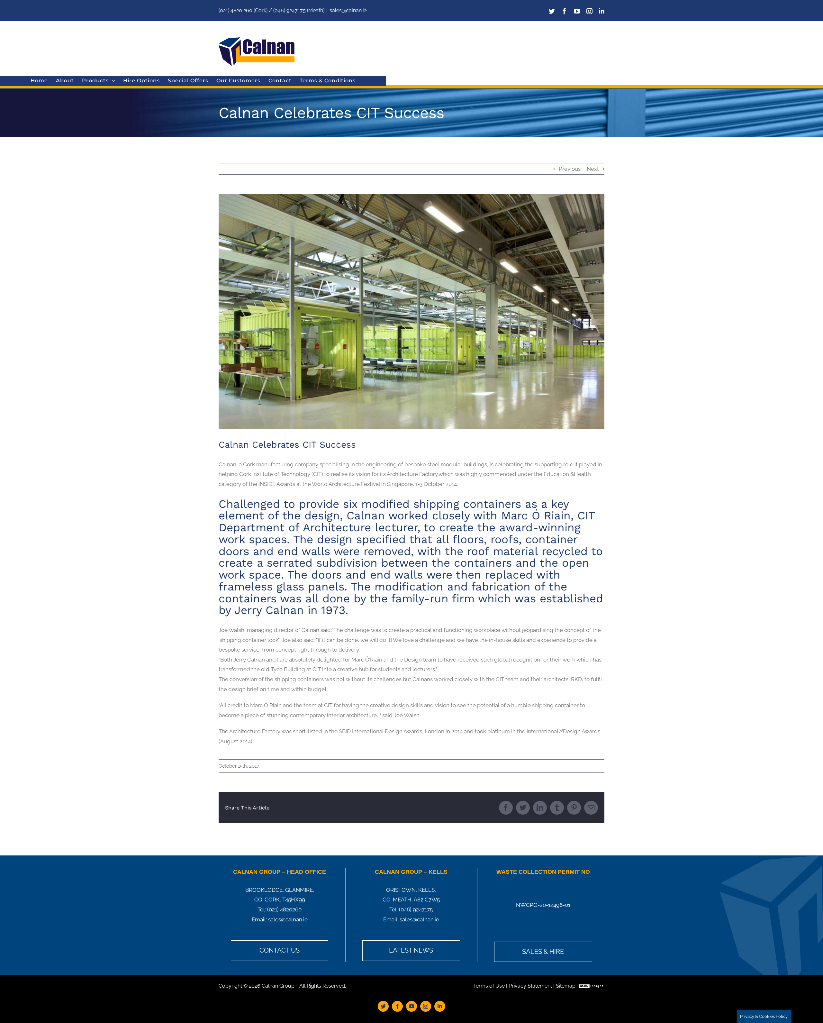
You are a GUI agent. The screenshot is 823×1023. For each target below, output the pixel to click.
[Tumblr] (557, 808)
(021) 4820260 (284, 909)
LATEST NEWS (411, 950)
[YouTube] (577, 11)
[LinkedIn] (601, 11)
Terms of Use (489, 986)
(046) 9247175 (416, 909)
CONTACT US (279, 950)
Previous (570, 169)
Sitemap (565, 986)
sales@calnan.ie (348, 10)
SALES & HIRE (543, 951)
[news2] (411, 311)
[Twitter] (552, 11)
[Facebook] (564, 11)
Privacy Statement (530, 986)
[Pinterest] (574, 808)
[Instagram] (589, 11)
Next (593, 169)
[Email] (591, 808)
